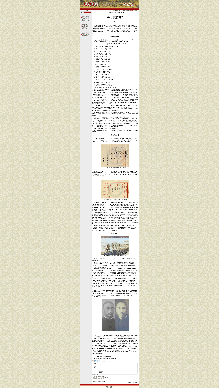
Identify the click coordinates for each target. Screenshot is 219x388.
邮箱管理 (111, 387)
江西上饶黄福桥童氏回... (85, 16)
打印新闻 (129, 382)
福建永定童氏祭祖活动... (85, 15)
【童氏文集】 (119, 10)
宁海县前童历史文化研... (85, 34)
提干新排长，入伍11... (85, 33)
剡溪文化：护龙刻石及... (85, 25)
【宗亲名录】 (123, 10)
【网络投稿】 (127, 10)
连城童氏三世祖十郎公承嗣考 (97, 376)
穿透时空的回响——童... (85, 20)
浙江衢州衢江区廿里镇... (85, 32)
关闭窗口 (135, 382)
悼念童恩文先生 (84, 24)
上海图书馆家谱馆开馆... (85, 18)
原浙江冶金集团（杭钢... (85, 17)
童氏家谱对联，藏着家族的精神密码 (98, 378)
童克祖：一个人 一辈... (85, 28)
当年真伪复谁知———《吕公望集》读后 (99, 377)
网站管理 (108, 387)
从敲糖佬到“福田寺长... (85, 26)
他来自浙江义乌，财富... (85, 19)
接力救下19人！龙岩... (85, 35)
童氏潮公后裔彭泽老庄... (85, 27)
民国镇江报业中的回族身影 (97, 381)
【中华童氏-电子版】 (114, 10)
